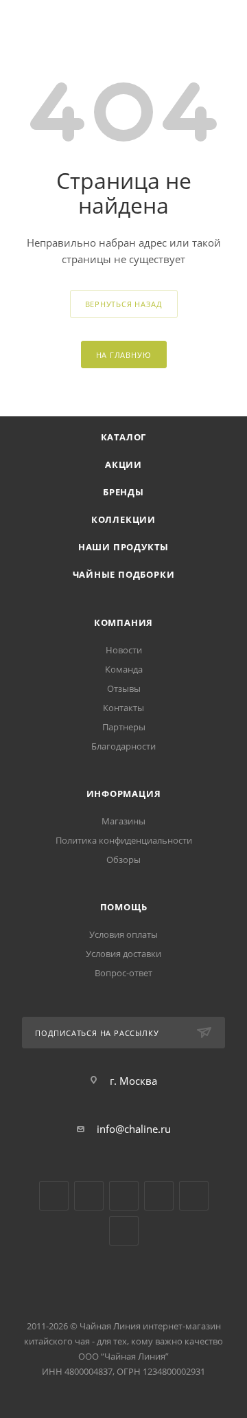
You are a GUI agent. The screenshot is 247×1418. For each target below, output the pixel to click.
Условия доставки (123, 953)
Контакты (123, 707)
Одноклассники (124, 1196)
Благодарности (123, 746)
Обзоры (123, 859)
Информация (123, 793)
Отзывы (124, 688)
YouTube (89, 1196)
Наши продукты (123, 547)
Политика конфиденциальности (124, 840)
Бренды (123, 492)
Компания (123, 622)
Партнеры (123, 727)
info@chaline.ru (134, 1129)
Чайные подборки (124, 574)
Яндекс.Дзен (159, 1196)
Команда (124, 669)
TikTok (194, 1196)
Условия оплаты (123, 934)
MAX (124, 1231)
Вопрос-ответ (123, 973)
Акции (123, 464)
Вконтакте (54, 1196)
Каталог (124, 437)
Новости (124, 650)
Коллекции (123, 519)
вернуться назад (124, 304)
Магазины (123, 821)
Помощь (124, 907)
